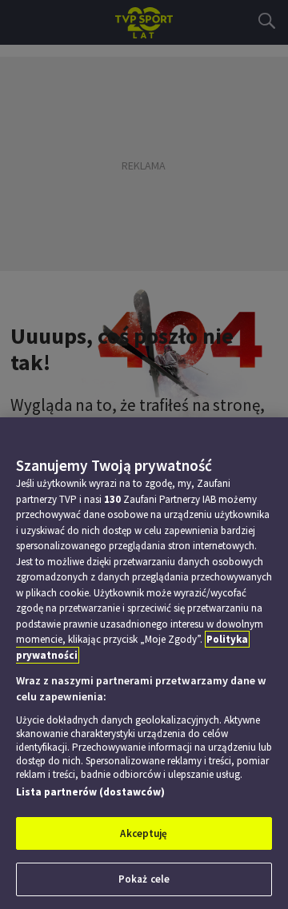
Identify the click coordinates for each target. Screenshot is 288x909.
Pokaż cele (144, 879)
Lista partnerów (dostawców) (90, 792)
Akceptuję (143, 833)
